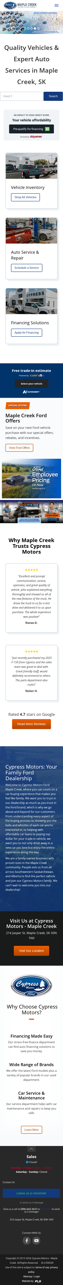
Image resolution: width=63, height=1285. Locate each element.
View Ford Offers (19, 447)
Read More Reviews (31, 724)
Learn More (31, 1129)
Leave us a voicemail (31, 1193)
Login (37, 1276)
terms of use (42, 1267)
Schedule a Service (27, 267)
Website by (28, 1281)
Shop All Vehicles (25, 197)
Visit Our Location (31, 951)
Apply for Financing (27, 332)
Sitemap (27, 1276)
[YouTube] (36, 1241)
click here (46, 1208)
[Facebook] (27, 1241)
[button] (31, 128)
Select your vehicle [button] (31, 383)
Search (53, 96)
